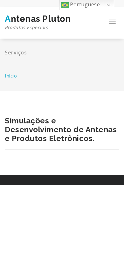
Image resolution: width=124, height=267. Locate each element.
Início (11, 75)
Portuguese (84, 4)
